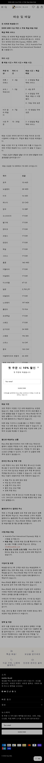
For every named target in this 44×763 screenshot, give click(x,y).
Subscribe (22, 388)
